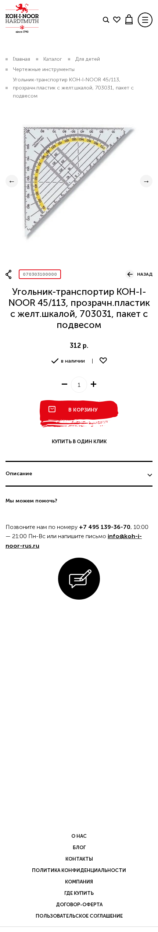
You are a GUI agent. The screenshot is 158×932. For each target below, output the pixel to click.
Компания (79, 882)
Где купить (79, 893)
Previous (12, 181)
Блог (79, 847)
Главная (21, 59)
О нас (79, 836)
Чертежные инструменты (44, 69)
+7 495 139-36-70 (104, 526)
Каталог (52, 59)
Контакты (79, 859)
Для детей (87, 59)
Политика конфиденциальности (79, 870)
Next (146, 181)
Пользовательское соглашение (79, 916)
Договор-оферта (79, 904)
